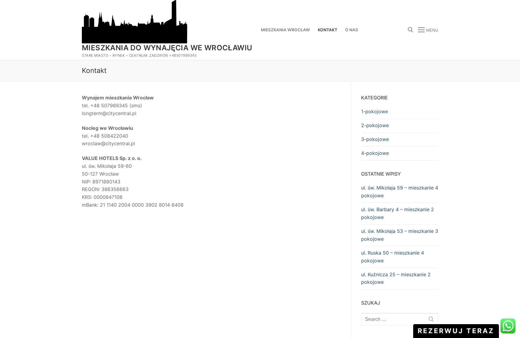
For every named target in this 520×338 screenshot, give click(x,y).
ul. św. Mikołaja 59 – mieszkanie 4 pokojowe (399, 192)
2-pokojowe (375, 125)
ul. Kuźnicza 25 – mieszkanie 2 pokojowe (396, 278)
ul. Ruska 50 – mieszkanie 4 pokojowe (392, 257)
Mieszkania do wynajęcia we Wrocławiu (167, 47)
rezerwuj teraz (456, 331)
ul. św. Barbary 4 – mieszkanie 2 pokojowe (397, 213)
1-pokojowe (374, 111)
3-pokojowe (375, 139)
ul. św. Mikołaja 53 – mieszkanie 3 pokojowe (399, 235)
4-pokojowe (375, 153)
